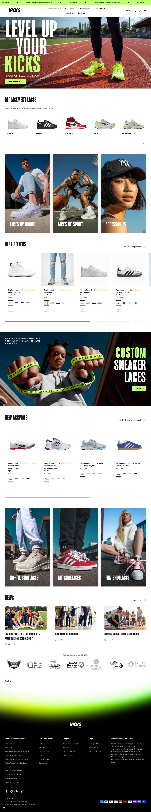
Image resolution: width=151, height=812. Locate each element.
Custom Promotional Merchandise (122, 634)
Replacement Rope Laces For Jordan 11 (14, 292)
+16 (47, 309)
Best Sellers (9, 747)
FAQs (41, 744)
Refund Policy (93, 747)
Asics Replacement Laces (14, 774)
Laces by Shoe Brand (51, 9)
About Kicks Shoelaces (71, 744)
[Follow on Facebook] (6, 791)
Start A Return (44, 759)
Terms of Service (95, 751)
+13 (11, 485)
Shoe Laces (69, 9)
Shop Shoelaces (14, 81)
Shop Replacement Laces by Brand (17, 751)
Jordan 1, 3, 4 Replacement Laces (16, 759)
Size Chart (70, 13)
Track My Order (44, 751)
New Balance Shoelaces (13, 767)
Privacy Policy (94, 744)
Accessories (85, 9)
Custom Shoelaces (101, 9)
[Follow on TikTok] (22, 791)
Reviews (81, 13)
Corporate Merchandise (67, 634)
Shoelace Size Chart (11, 782)
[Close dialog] (146, 757)
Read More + (9, 681)
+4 (46, 485)
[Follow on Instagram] (11, 791)
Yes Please (88, 800)
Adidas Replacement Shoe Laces (16, 763)
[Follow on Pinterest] (16, 791)
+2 (10, 309)
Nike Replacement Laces (13, 755)
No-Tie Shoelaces (11, 778)
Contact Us (43, 763)
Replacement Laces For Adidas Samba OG (122, 292)
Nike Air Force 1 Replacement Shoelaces (86, 292)
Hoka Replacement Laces (13, 771)
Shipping (42, 747)
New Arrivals (9, 744)
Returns (41, 755)
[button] (4, 807)
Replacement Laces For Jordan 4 (49, 292)
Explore (138, 388)
